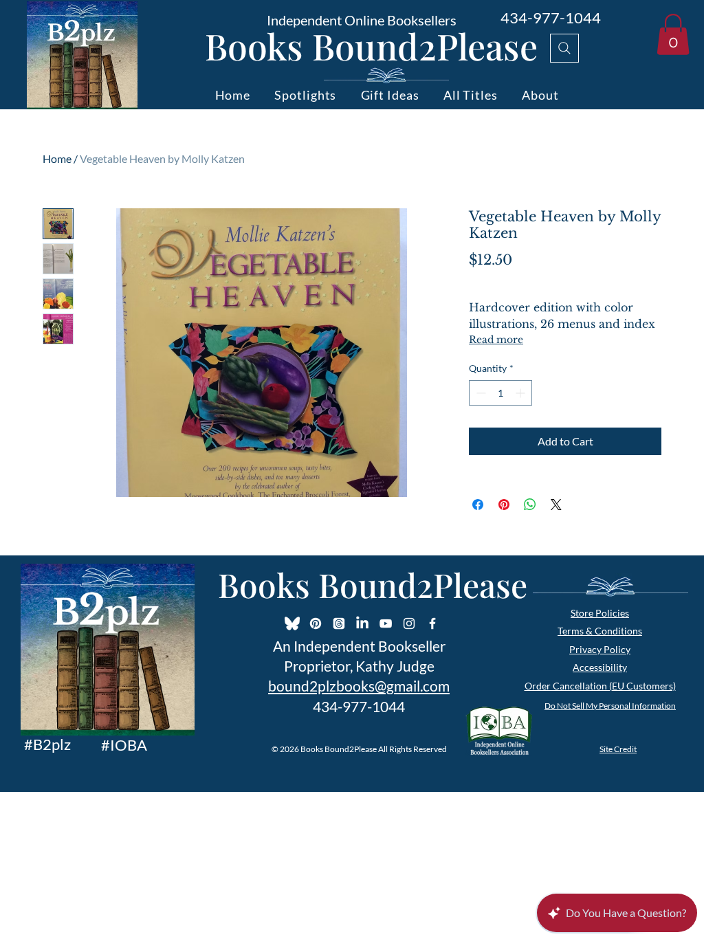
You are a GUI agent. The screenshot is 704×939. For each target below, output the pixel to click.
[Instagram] (409, 623)
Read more (496, 339)
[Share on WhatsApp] (530, 504)
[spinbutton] (500, 393)
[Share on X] (556, 504)
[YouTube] (385, 623)
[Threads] (338, 623)
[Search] (564, 48)
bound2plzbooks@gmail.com (359, 685)
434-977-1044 (550, 17)
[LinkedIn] (362, 623)
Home (57, 158)
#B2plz (47, 744)
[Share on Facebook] (478, 504)
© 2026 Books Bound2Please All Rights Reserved (359, 749)
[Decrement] (479, 393)
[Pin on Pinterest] (504, 504)
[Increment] (521, 393)
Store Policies (600, 613)
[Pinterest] (315, 623)
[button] (673, 34)
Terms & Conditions (600, 631)
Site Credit (618, 749)
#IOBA (124, 745)
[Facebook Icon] (432, 623)
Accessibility (600, 667)
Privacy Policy (599, 649)
